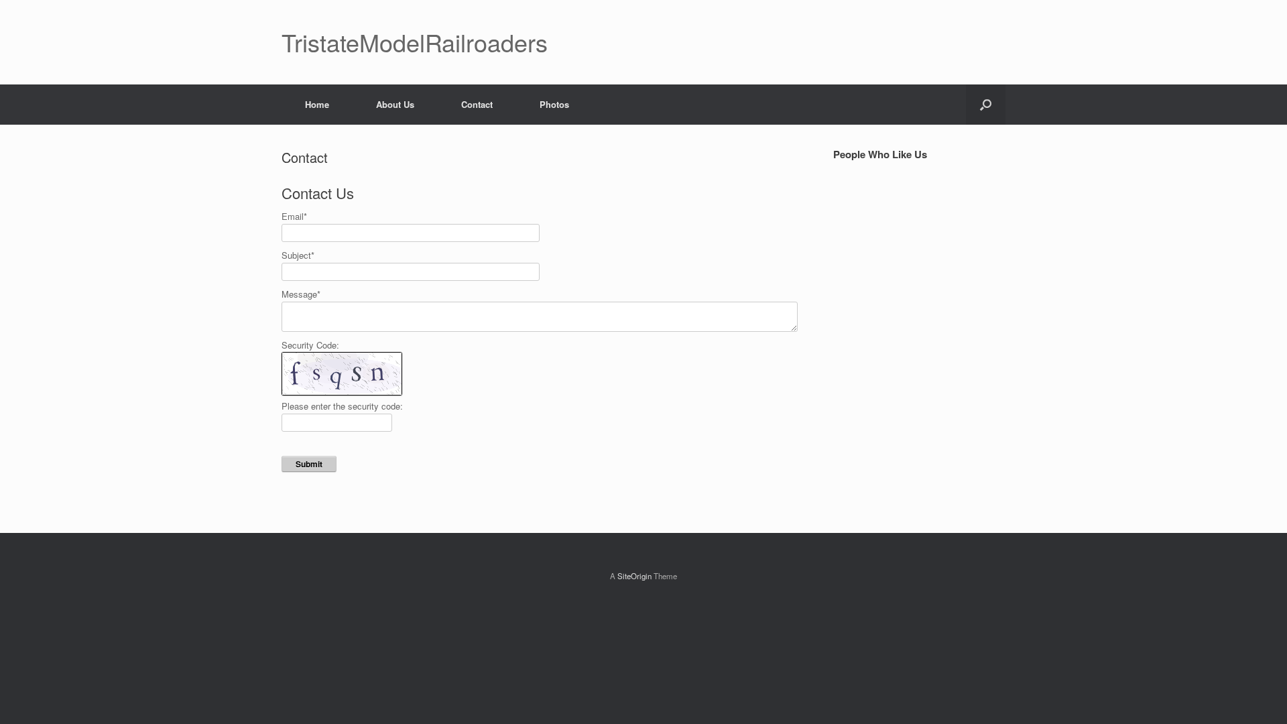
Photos (554, 104)
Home (317, 104)
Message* (301, 294)
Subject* (298, 255)
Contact (477, 104)
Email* (294, 216)
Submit (309, 464)
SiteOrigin (634, 575)
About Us (395, 104)
